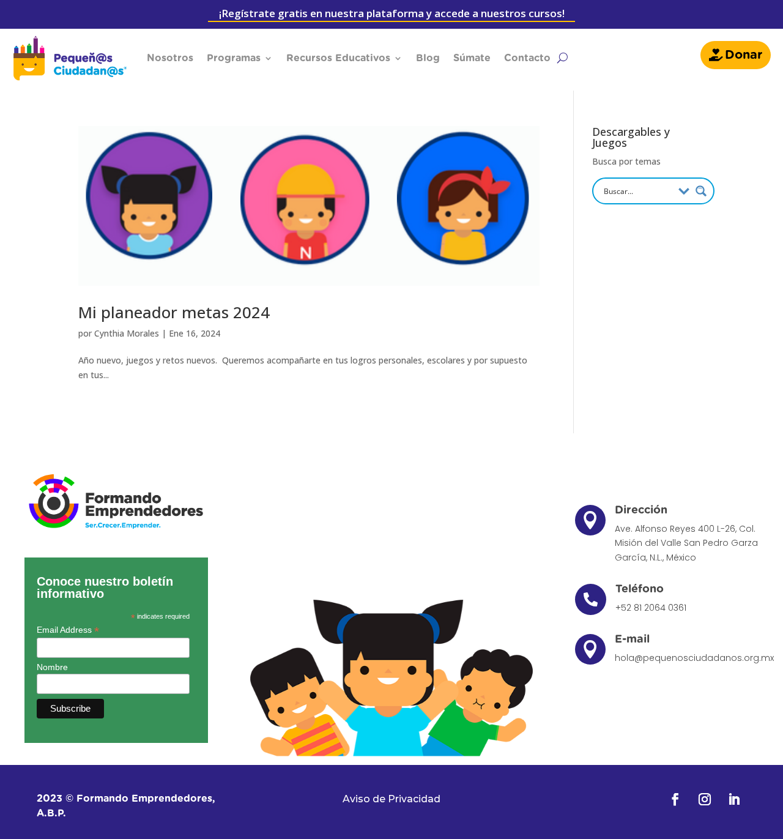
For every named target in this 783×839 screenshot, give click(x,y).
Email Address (68, 630)
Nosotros (170, 58)
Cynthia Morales (126, 333)
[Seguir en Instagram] (704, 799)
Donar (743, 55)
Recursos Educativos (338, 58)
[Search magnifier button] (701, 190)
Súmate (472, 58)
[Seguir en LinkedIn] (734, 799)
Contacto (527, 58)
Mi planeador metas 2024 (174, 312)
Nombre (52, 667)
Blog (428, 58)
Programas (234, 58)
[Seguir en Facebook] (675, 799)
